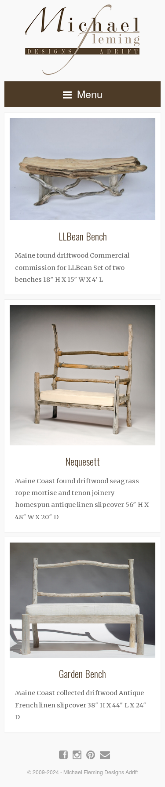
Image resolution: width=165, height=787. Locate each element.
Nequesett (82, 461)
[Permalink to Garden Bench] (82, 603)
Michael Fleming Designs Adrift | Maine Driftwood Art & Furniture (82, 38)
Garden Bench (82, 673)
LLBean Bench (83, 236)
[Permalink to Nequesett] (82, 378)
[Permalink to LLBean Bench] (82, 172)
